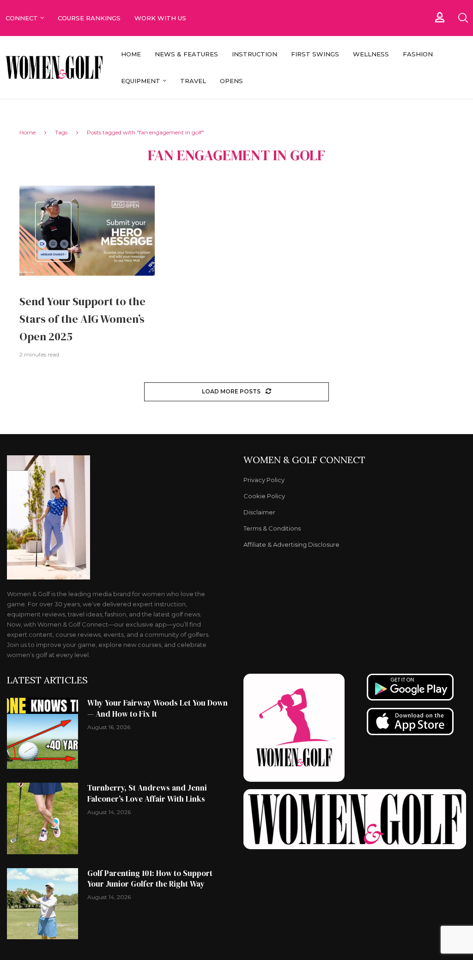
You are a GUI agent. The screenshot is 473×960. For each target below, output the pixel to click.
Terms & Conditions (272, 528)
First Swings (315, 54)
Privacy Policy (264, 480)
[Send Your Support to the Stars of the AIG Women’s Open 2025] (87, 231)
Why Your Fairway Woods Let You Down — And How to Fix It (157, 708)
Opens (231, 81)
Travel (193, 81)
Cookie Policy (264, 496)
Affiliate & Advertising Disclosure (291, 545)
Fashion (418, 54)
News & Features (186, 54)
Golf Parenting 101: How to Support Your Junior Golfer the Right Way (149, 879)
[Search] (462, 18)
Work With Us (161, 18)
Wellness (371, 54)
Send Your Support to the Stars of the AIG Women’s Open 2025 (82, 319)
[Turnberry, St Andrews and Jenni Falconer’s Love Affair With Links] (42, 818)
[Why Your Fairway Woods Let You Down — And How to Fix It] (42, 733)
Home (131, 54)
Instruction (254, 54)
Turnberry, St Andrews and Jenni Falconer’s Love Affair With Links (147, 793)
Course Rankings (89, 18)
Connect (22, 18)
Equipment (140, 81)
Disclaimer (259, 512)
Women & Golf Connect (304, 460)
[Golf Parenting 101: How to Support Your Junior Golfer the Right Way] (42, 903)
